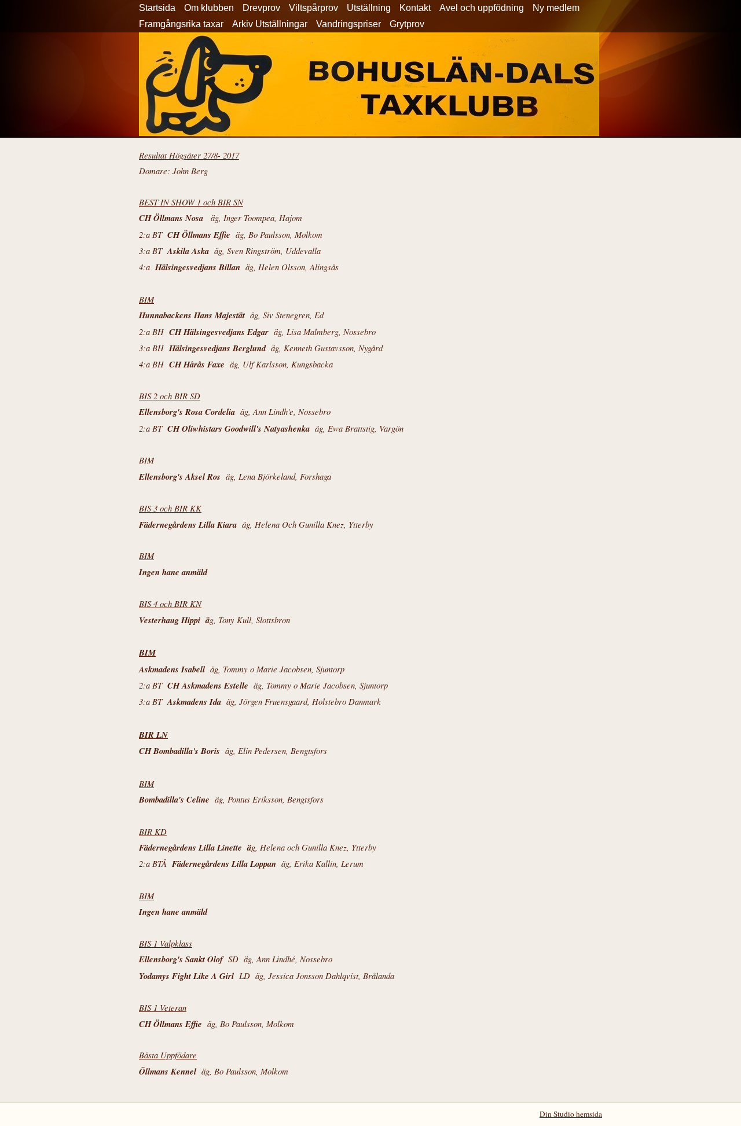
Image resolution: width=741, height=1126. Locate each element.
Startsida (157, 8)
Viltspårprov (313, 8)
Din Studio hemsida (571, 1114)
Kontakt (415, 8)
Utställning (369, 8)
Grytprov (407, 24)
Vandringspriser (348, 24)
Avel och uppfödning (481, 8)
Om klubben (209, 8)
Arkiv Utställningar (269, 24)
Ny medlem (556, 8)
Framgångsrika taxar (181, 24)
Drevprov (261, 8)
